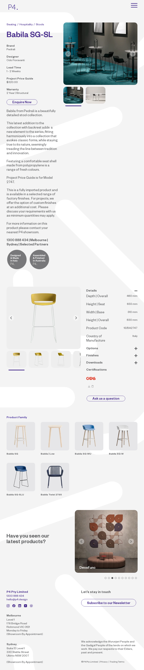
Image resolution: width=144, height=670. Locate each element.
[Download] (89, 386)
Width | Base (95, 313)
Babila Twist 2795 (51, 495)
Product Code (96, 329)
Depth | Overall (97, 296)
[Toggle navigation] (134, 5)
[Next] (133, 54)
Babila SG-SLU (15, 495)
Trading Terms (117, 662)
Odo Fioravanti (16, 60)
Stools (40, 24)
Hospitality (26, 24)
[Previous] (68, 54)
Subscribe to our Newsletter (108, 603)
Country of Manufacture (95, 339)
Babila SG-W (116, 454)
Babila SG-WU (83, 454)
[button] (105, 578)
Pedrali (11, 49)
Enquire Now (22, 103)
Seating (11, 24)
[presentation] (81, 541)
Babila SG (12, 454)
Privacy (104, 662)
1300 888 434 (15, 596)
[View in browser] (93, 386)
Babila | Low (48, 454)
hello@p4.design (17, 599)
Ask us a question (105, 399)
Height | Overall (97, 320)
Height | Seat (95, 305)
